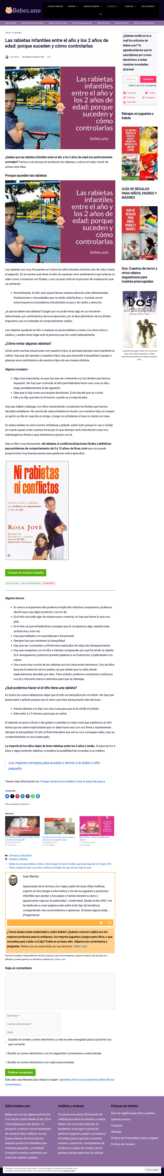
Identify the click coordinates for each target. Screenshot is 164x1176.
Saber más (79, 946)
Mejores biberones (122, 23)
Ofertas (71, 6)
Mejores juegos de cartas (58, 23)
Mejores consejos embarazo (144, 23)
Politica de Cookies (123, 1144)
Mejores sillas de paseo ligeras (33, 23)
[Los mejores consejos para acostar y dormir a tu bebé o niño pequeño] (22, 826)
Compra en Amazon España (26, 572)
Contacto (117, 1125)
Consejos (111, 6)
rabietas (23, 859)
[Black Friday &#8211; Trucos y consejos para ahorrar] (97, 826)
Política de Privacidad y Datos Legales (134, 1138)
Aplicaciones (148, 6)
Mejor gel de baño (103, 23)
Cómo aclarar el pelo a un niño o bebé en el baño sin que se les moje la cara (50, 867)
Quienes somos (120, 1119)
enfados (13, 859)
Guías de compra (91, 6)
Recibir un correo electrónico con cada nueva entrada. (41, 1062)
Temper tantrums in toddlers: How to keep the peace (72, 781)
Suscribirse (148, 79)
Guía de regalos (10, 23)
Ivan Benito (14, 57)
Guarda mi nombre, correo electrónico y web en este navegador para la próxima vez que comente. (59, 1042)
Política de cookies (68, 1171)
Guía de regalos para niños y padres (133, 1113)
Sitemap (116, 1131)
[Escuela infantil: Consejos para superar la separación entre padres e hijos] (59, 826)
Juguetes (129, 6)
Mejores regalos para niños (82, 23)
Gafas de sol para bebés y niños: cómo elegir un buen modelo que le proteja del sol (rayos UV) (60, 864)
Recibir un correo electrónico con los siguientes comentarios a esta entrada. (54, 1053)
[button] (100, 14)
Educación (26, 855)
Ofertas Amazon (55, 6)
